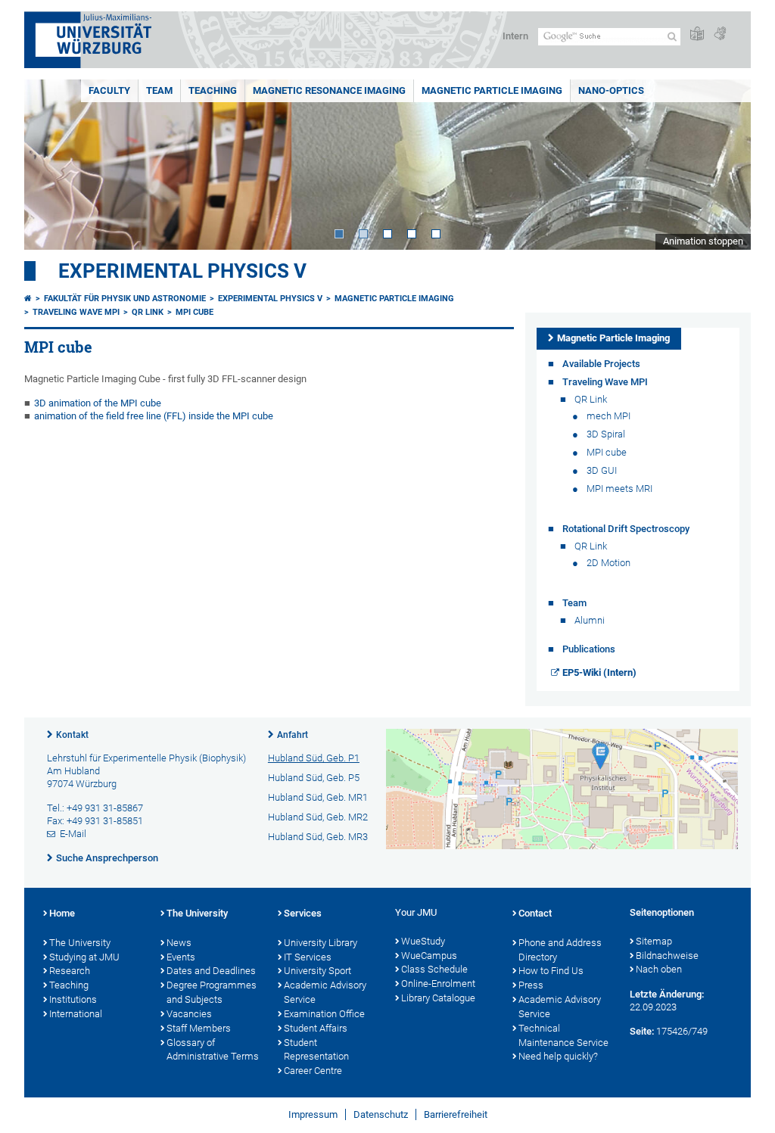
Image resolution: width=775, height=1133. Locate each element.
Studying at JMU (84, 957)
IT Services (307, 957)
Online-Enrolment (438, 983)
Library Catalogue (438, 998)
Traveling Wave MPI (76, 312)
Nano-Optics (611, 90)
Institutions (73, 999)
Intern (515, 36)
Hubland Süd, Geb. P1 (313, 758)
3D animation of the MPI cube (97, 403)
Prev (51, 164)
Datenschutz (380, 1114)
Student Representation (316, 1050)
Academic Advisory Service (325, 992)
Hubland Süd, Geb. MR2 (318, 817)
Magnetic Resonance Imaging (329, 90)
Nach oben (659, 969)
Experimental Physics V (182, 271)
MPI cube (194, 312)
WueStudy (423, 941)
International (75, 1013)
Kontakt (72, 735)
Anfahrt (292, 735)
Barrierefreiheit (455, 1114)
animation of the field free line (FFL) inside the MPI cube (153, 416)
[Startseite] (28, 298)
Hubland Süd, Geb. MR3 (318, 836)
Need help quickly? (558, 1056)
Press (530, 985)
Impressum (313, 1114)
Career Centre (313, 1070)
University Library (320, 942)
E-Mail (73, 833)
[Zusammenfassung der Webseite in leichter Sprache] (697, 34)
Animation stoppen (703, 241)
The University (79, 942)
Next (724, 164)
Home (62, 913)
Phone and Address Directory (560, 950)
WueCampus (429, 955)
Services (303, 913)
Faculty (109, 90)
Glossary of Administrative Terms (213, 1050)
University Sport (317, 970)
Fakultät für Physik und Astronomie (125, 298)
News (179, 942)
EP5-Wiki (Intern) (599, 672)
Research (69, 970)
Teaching (212, 90)
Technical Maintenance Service (563, 1035)
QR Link (147, 312)
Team (159, 90)
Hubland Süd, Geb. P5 (313, 777)
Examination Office (324, 1013)
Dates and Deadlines (211, 970)
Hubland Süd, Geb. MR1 (318, 797)
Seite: (642, 1031)
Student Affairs (315, 1028)
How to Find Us (551, 970)
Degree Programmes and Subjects (212, 992)
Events (181, 957)
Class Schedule (434, 969)
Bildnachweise (667, 955)
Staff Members (199, 1028)
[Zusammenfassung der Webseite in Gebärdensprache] (720, 34)
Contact (535, 913)
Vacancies (189, 1013)
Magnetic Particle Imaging (492, 90)
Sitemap (654, 941)
